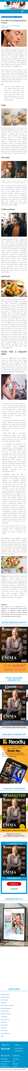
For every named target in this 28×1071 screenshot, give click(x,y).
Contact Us (15, 1066)
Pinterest (7, 1048)
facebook (2, 1048)
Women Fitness (8, 7)
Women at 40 (4, 1030)
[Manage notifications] (24, 1068)
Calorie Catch (4, 1000)
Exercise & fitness (5, 1011)
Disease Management (6, 1008)
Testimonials (15, 1064)
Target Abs (3, 1027)
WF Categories (4, 1059)
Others (2, 1036)
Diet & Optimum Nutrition (9, 17)
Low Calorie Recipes (5, 1061)
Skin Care (19, 17)
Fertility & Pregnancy (6, 1014)
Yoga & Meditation (5, 1033)
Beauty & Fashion (5, 994)
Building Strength (5, 997)
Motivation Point (5, 1019)
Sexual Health (4, 1025)
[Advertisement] (14, 955)
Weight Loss (4, 1022)
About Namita (16, 1059)
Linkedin (5, 1048)
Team (14, 1061)
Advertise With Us (19, 1048)
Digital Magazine (19, 1050)
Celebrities (3, 1002)
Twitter (4, 1048)
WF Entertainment (5, 1066)
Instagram (9, 1048)
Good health (4, 1016)
